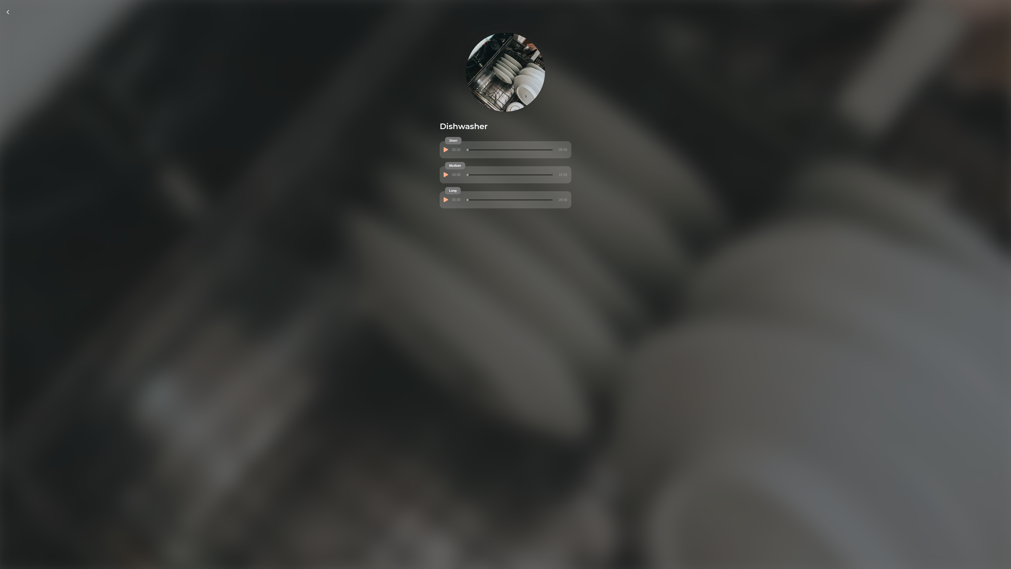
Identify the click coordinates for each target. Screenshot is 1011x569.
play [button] (446, 150)
